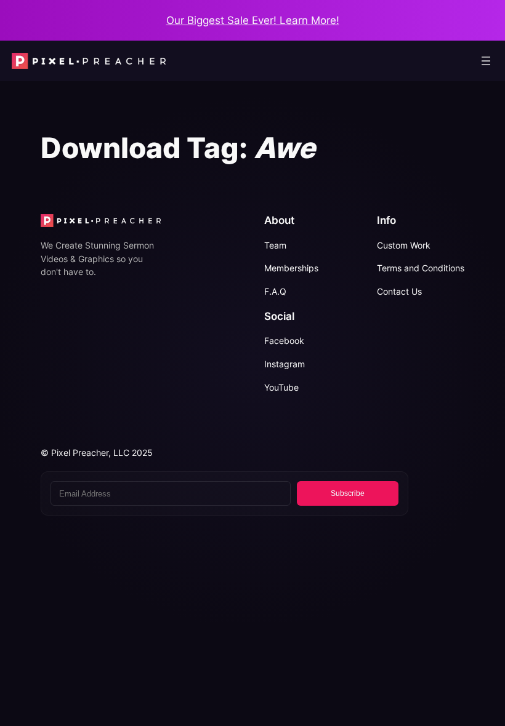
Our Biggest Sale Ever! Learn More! (252, 20)
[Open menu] (486, 61)
